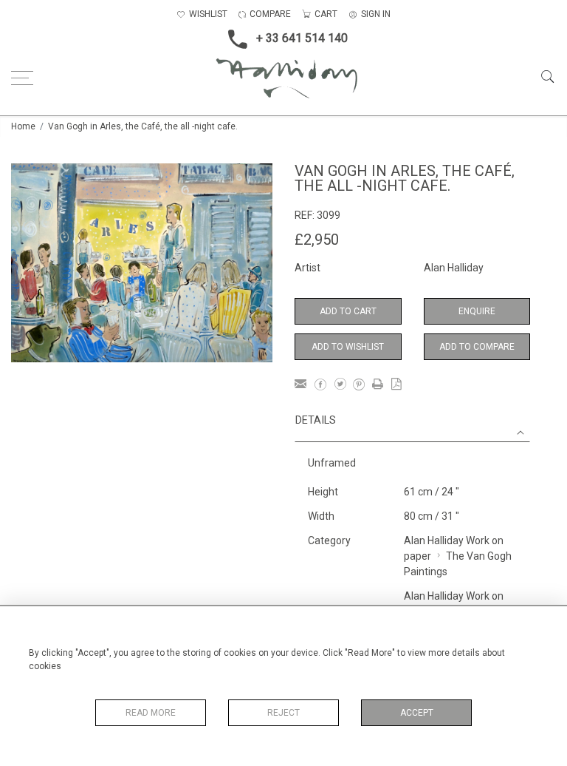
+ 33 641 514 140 (302, 38)
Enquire (476, 311)
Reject (283, 713)
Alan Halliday (454, 268)
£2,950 (317, 239)
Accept (416, 713)
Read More (151, 713)
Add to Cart (348, 311)
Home (23, 126)
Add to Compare (477, 347)
